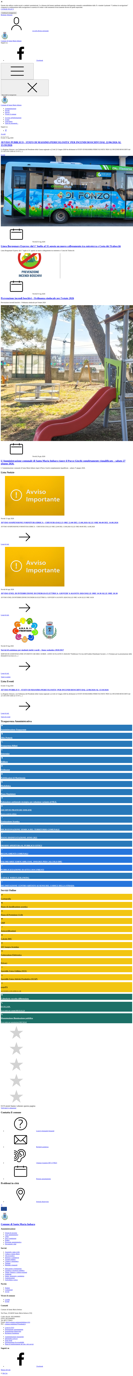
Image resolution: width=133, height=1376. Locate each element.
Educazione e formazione (13, 1269)
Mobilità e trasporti (11, 1265)
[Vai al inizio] (1, 1205)
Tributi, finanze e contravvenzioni (16, 1272)
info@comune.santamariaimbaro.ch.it (18, 1322)
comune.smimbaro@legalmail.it (15, 1324)
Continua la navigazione (9, 13)
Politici (7, 1240)
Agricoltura (8, 121)
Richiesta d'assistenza (12, 1333)
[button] (10, 108)
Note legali (8, 1340)
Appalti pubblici (10, 1259)
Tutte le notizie (5, 677)
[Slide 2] (6, 136)
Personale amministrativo (13, 1242)
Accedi (3, 134)
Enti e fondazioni (10, 1238)
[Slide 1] (4, 136)
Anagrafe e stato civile (12, 1252)
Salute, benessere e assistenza (14, 1276)
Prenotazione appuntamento (14, 1329)
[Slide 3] (8, 136)
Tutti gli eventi (5, 717)
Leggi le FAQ (9, 1328)
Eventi (3, 155)
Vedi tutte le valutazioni (8, 1108)
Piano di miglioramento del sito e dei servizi (19, 1344)
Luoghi (7, 1300)
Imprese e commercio (12, 1258)
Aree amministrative (11, 1235)
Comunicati (9, 1290)
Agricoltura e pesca (11, 1280)
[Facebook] (6, 130)
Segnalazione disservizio (13, 1331)
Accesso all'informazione (13, 118)
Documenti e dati (10, 1244)
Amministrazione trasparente (14, 1337)
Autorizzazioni (10, 1278)
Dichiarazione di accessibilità (14, 1342)
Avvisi (7, 1292)
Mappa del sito (5, 1370)
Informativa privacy (11, 1339)
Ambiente (8, 1274)
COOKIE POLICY (7, 9)
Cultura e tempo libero (12, 1254)
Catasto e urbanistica (11, 1261)
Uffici (7, 1236)
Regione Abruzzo (6, 15)
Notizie (7, 1288)
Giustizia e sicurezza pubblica (14, 1270)
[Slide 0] (1, 136)
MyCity (5, 1373)
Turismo (7, 1263)
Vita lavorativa (10, 1256)
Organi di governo (11, 1233)
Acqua (7, 119)
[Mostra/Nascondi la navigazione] (17, 71)
